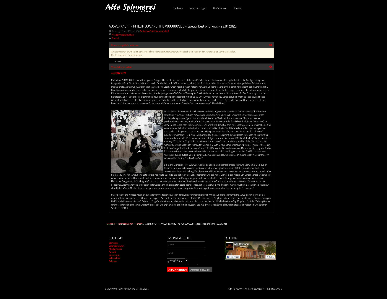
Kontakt (112, 251)
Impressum (114, 254)
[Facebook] (250, 250)
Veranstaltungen (125, 223)
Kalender (113, 260)
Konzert (115, 37)
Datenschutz (114, 257)
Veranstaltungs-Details (121, 66)
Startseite (111, 223)
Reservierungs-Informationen (124, 45)
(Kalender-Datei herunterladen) (154, 31)
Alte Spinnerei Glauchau (123, 34)
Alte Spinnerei (115, 248)
